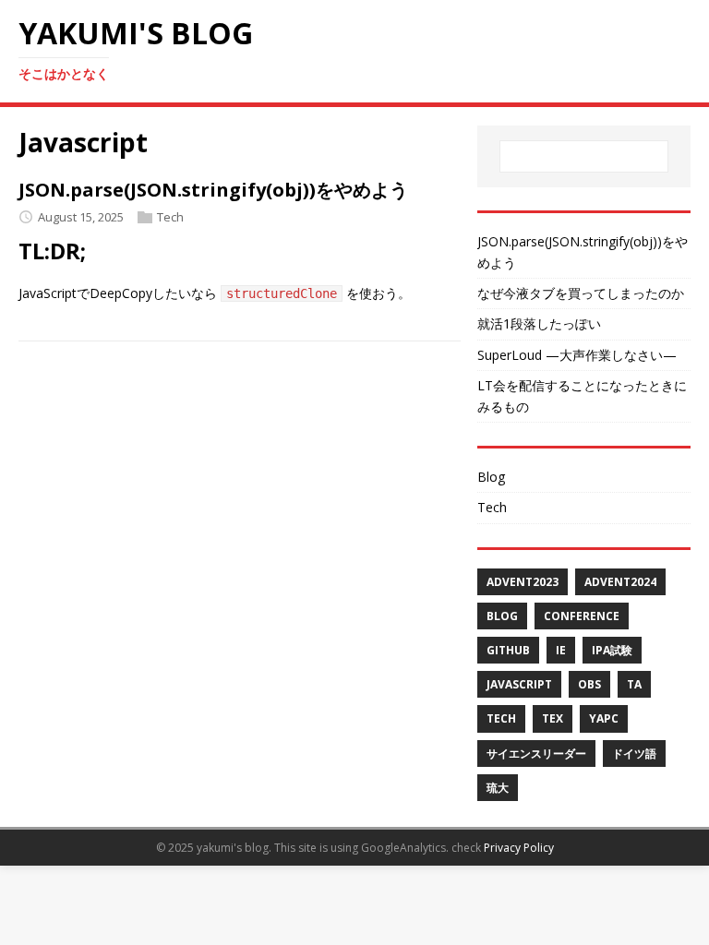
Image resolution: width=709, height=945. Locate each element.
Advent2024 (620, 582)
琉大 (498, 787)
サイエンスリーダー (536, 753)
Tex (552, 718)
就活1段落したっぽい (539, 323)
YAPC (604, 718)
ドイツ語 (634, 753)
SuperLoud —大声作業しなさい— (577, 355)
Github (508, 650)
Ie (561, 650)
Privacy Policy (519, 847)
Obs (589, 684)
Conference (581, 616)
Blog (491, 476)
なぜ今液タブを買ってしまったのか (580, 293)
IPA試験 (612, 650)
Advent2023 (523, 582)
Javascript (519, 684)
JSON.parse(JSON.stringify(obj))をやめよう (213, 189)
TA (634, 684)
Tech (170, 217)
